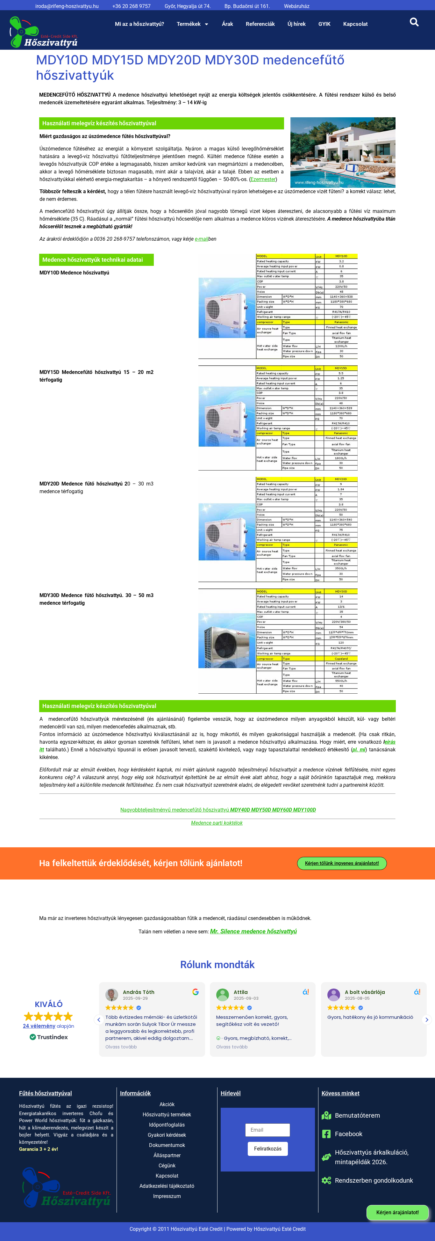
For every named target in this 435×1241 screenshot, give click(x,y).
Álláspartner (167, 1155)
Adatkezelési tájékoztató (166, 1186)
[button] (426, 1020)
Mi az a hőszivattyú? (139, 24)
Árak (227, 24)
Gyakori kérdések (167, 1135)
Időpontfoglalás (167, 1125)
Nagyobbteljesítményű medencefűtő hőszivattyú (218, 810)
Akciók (167, 1104)
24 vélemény (39, 1026)
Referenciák (260, 24)
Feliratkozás (268, 1149)
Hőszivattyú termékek (167, 1115)
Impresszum (167, 1196)
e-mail (201, 239)
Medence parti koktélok (217, 823)
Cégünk (167, 1166)
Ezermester (263, 179)
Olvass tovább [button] (121, 1047)
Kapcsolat (355, 24)
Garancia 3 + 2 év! (38, 1149)
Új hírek (297, 24)
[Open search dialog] (414, 24)
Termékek (189, 24)
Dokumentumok (167, 1145)
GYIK (324, 24)
